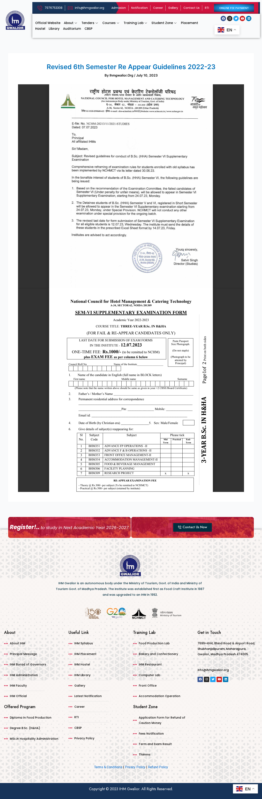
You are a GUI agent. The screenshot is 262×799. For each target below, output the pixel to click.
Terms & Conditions (108, 767)
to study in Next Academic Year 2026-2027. (69, 527)
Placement (189, 23)
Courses (109, 23)
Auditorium (72, 28)
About (68, 23)
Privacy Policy (135, 767)
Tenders (87, 23)
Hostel (40, 28)
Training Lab (133, 23)
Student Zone (162, 23)
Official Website (47, 23)
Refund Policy (158, 767)
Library (54, 28)
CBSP (89, 28)
